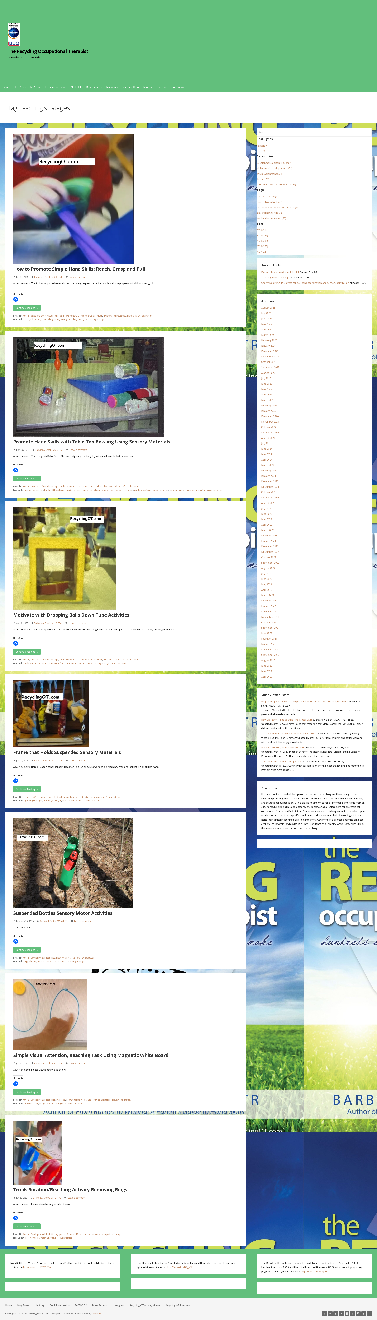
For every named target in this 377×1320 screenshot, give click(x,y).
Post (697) (262, 145)
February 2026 (269, 340)
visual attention (199, 490)
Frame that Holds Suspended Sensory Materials (67, 752)
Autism (26, 315)
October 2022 (268, 557)
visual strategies (214, 490)
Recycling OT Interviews (171, 87)
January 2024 (268, 475)
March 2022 (267, 595)
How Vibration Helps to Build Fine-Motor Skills (286, 719)
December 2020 (269, 649)
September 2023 (270, 497)
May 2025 (266, 389)
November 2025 (270, 356)
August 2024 (268, 438)
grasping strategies (61, 319)
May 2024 (266, 454)
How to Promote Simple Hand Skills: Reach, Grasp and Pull (79, 269)
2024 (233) (262, 241)
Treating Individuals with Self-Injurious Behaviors (288, 733)
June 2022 (266, 579)
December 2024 (269, 416)
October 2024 (268, 427)
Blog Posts (20, 87)
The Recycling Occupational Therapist (48, 51)
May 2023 (266, 519)
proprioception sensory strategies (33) (278, 207)
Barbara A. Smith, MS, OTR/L (48, 277)
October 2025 (268, 362)
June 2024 (266, 448)
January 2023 (268, 541)
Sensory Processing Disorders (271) (276, 184)
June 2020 (266, 665)
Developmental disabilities (90, 315)
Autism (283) (263, 179)
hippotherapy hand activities (38, 961)
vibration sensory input (180, 490)
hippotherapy (120, 315)
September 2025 (270, 367)
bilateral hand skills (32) (270, 212)
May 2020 (266, 671)
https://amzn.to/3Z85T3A (37, 1267)
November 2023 (270, 486)
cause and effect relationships (44, 315)
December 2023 (269, 481)
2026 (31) (262, 230)
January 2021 (268, 644)
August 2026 (268, 307)
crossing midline (32, 1237)
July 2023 (266, 508)
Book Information (55, 87)
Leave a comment (77, 277)
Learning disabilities (75, 1099)
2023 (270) (262, 246)
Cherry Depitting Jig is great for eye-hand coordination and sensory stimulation (305, 283)
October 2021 (268, 622)
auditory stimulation (34, 490)
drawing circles (31, 1103)
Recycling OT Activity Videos (138, 87)
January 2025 (268, 410)
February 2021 (269, 638)
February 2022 (269, 600)
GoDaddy (96, 1313)
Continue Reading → (27, 307)
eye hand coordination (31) (271, 218)
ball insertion (31, 663)
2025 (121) (262, 235)
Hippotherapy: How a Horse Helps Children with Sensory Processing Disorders (304, 701)
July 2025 (266, 378)
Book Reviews (94, 87)
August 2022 (268, 568)
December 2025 (269, 351)
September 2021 (270, 627)
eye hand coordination (48, 663)
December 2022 (269, 546)
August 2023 (268, 503)
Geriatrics (70, 1234)
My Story (35, 87)
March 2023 (267, 530)
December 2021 (269, 611)
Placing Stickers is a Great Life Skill (280, 272)
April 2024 (266, 459)
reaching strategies (97, 319)
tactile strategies (160, 490)
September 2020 (270, 654)
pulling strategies (79, 319)
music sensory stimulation (88, 490)
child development (68, 315)
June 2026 (266, 318)
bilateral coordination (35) (271, 202)
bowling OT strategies (54, 490)
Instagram (112, 87)
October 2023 (268, 492)
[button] (15, 299)
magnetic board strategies (51, 1103)
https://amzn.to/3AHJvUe (314, 1271)
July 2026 (266, 313)
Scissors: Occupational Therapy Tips (281, 761)
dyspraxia (108, 315)
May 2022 (266, 584)
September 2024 (270, 432)
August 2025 (268, 372)
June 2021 (266, 633)
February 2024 (269, 470)
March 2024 (267, 465)
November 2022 (270, 551)
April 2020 (266, 676)
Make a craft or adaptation (139, 315)
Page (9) (261, 151)
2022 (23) (262, 251)
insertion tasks (85, 663)
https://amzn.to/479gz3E (179, 1267)
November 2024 (270, 421)
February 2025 (269, 405)
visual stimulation (93, 800)
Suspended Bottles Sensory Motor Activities (62, 913)
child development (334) (270, 173)
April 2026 (266, 329)
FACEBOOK (76, 87)
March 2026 (267, 334)
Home (5, 87)
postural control (59, 961)
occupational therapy (121, 1099)
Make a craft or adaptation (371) (274, 168)
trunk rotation (66, 1237)
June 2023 (266, 514)
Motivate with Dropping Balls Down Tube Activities (71, 615)
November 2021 (270, 617)
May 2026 (266, 324)
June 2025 (266, 383)
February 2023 (269, 535)
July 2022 (266, 573)
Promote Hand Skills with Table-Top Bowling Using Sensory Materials (91, 441)
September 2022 (270, 562)
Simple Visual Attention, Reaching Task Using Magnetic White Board (90, 1055)
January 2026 (268, 345)
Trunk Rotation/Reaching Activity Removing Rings (70, 1189)
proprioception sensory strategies (117, 490)
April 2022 (266, 589)
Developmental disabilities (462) (274, 163)
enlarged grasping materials (38, 319)
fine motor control (68, 663)
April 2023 (266, 524)
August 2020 (268, 660)
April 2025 (266, 394)
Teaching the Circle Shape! (275, 277)
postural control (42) (268, 196)
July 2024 (266, 443)
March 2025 (267, 400)
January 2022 (268, 606)
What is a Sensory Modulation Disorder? (283, 747)
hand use (70, 490)
